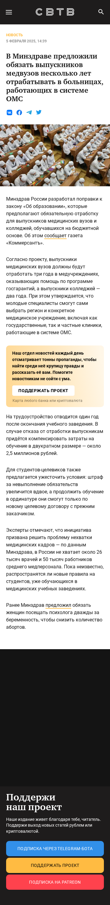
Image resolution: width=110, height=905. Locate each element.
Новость (14, 35)
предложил (58, 605)
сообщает (55, 235)
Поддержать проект (55, 865)
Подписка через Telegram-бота (55, 848)
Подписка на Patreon (55, 882)
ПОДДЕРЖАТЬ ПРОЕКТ (43, 390)
